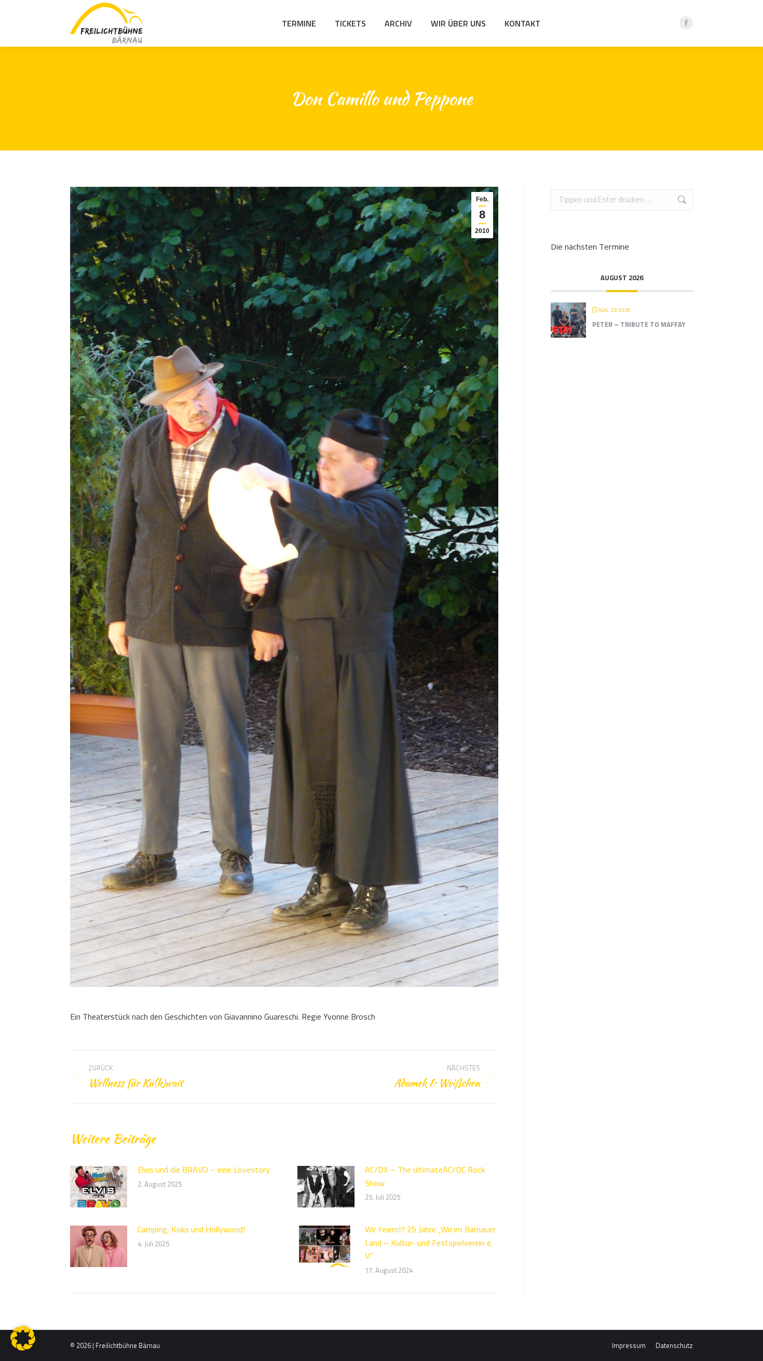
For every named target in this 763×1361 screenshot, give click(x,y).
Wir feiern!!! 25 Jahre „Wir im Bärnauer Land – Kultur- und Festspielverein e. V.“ (430, 1242)
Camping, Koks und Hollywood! (191, 1229)
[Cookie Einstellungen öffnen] (22, 1347)
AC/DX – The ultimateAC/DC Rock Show (425, 1176)
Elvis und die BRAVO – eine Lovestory (204, 1169)
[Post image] (98, 1186)
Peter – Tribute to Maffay (638, 324)
